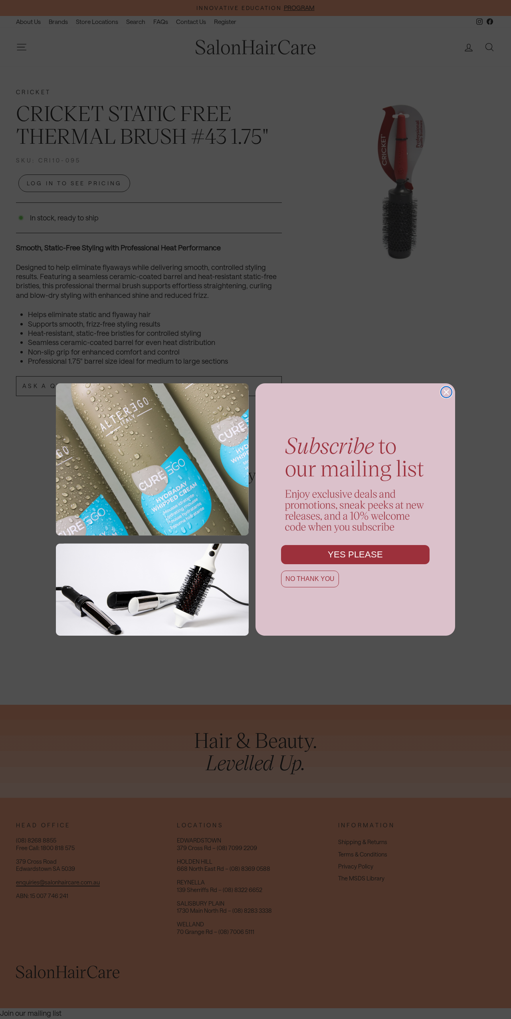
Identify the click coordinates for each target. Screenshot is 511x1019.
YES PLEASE (355, 554)
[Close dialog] (446, 392)
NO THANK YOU (310, 578)
